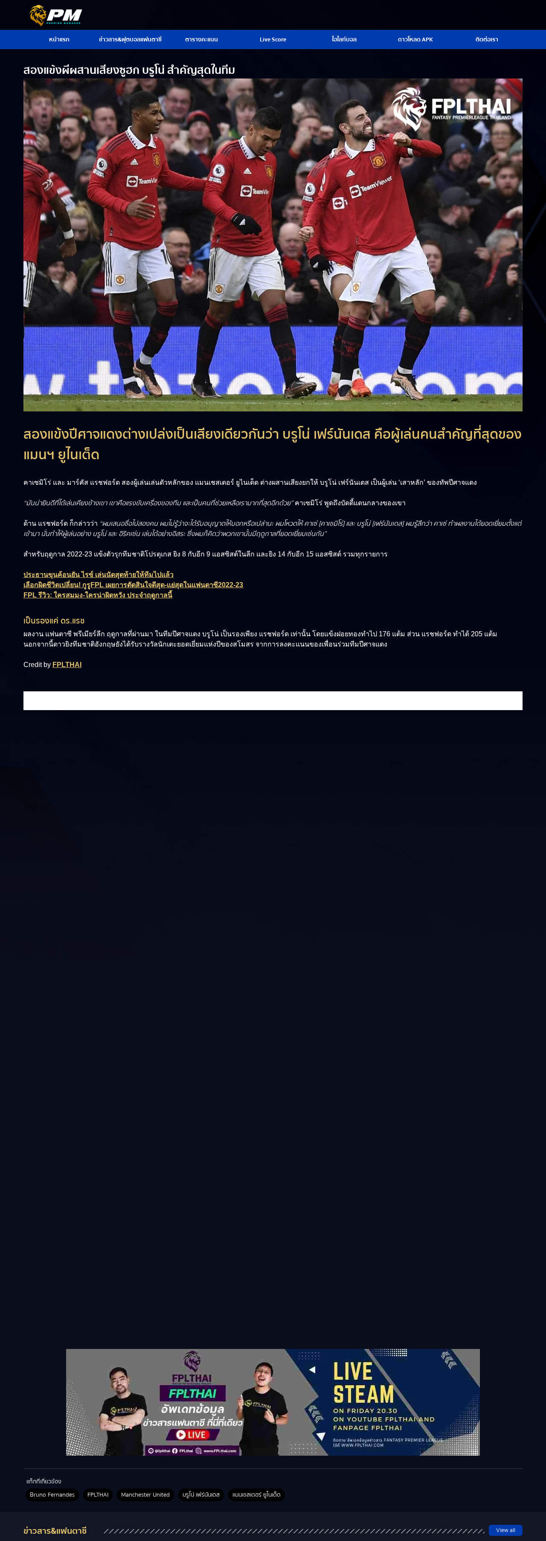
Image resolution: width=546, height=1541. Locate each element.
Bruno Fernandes (52, 1495)
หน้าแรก (59, 39)
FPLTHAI (66, 664)
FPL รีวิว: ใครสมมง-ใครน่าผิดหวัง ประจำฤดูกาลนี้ (97, 595)
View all (505, 1530)
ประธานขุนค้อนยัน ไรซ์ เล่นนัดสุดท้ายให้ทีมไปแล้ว (98, 574)
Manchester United (145, 1495)
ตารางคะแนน (201, 39)
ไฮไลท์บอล (344, 39)
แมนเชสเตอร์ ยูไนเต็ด (256, 1495)
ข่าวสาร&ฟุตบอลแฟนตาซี (130, 39)
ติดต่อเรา (487, 39)
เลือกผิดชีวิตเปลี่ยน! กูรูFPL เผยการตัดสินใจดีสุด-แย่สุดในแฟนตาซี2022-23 (133, 584)
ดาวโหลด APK (415, 39)
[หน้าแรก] (273, 1402)
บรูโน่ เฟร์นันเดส (201, 1495)
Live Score (273, 39)
